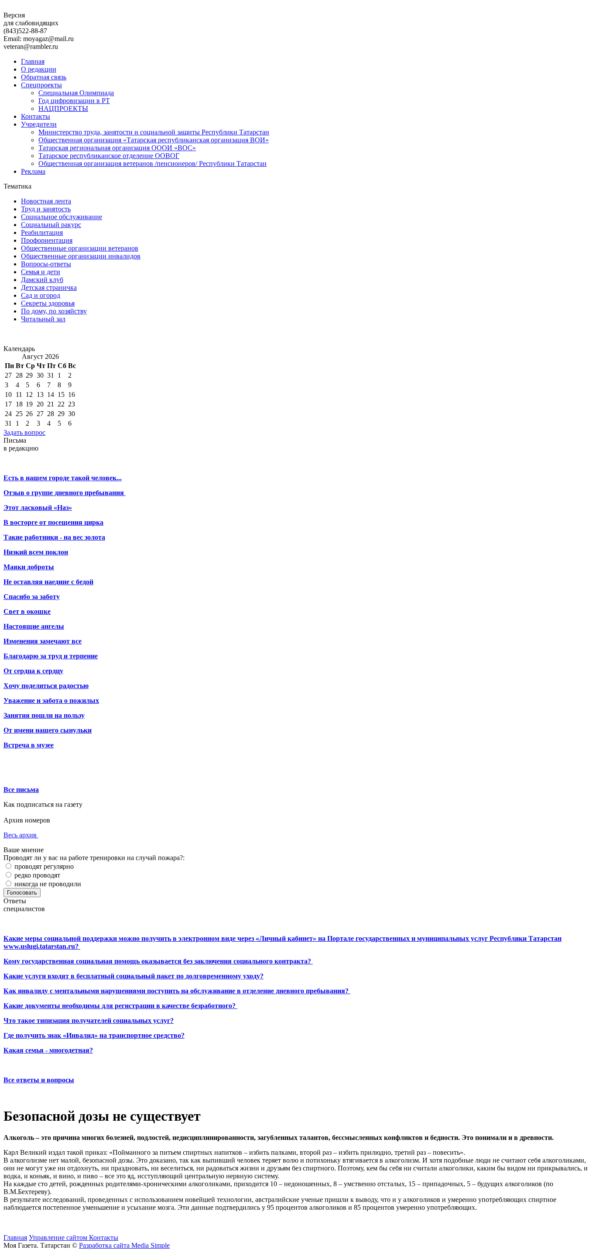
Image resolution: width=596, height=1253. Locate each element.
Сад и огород (40, 295)
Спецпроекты (41, 85)
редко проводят (36, 875)
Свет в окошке (27, 611)
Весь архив (20, 835)
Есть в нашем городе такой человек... (62, 478)
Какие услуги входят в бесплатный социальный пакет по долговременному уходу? (133, 976)
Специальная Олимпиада (76, 92)
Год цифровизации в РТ (74, 100)
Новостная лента (46, 201)
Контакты (35, 116)
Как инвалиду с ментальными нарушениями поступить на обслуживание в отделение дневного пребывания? (176, 991)
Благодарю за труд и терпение (50, 656)
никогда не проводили (47, 884)
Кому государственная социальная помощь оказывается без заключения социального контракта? (158, 961)
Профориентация (46, 240)
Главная (33, 61)
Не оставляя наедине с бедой (48, 581)
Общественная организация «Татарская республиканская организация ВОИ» (153, 140)
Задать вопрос (24, 432)
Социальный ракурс (51, 224)
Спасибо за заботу (31, 596)
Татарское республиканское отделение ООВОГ (108, 155)
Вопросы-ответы (46, 264)
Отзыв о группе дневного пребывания (64, 492)
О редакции (38, 69)
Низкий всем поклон (35, 552)
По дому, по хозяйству (54, 311)
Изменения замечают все (42, 641)
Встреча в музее (28, 745)
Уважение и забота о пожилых (51, 700)
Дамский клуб (42, 279)
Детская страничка (49, 287)
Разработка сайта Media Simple (124, 1245)
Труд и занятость (46, 209)
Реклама (33, 171)
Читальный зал (43, 319)
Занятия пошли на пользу (44, 715)
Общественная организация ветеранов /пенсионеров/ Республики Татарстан (152, 163)
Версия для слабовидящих (30, 19)
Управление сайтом (59, 1237)
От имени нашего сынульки (47, 730)
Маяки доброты (28, 567)
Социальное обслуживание (61, 216)
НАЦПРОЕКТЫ (63, 108)
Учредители (39, 124)
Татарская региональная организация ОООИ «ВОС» (117, 147)
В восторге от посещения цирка (53, 522)
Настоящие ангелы (33, 626)
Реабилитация (42, 232)
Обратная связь (43, 77)
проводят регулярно (43, 866)
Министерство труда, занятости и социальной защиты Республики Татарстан (153, 132)
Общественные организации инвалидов (80, 256)
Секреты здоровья (48, 303)
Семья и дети (40, 271)
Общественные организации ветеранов (79, 248)
